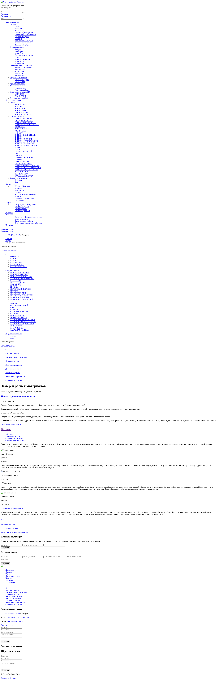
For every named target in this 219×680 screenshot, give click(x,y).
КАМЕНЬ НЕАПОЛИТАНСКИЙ (28, 168)
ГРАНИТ (18, 149)
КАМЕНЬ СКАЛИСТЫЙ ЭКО (27, 125)
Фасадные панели (17, 47)
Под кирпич (19, 63)
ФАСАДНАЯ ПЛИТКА (24, 176)
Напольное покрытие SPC (20, 92)
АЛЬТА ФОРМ (20, 110)
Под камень (19, 61)
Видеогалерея (20, 190)
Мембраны (19, 28)
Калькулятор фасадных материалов (28, 217)
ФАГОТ (18, 147)
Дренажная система (17, 84)
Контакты (9, 225)
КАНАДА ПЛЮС (22, 112)
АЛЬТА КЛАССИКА (23, 114)
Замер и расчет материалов (25, 205)
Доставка (9, 213)
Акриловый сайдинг (23, 43)
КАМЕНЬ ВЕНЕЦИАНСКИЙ (26, 170)
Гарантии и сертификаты (24, 198)
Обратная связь (7, 625)
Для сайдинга (20, 69)
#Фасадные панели (12, 436)
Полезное (9, 215)
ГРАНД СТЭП (20, 96)
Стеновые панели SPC (19, 98)
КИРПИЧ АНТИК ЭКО (24, 119)
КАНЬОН (18, 155)
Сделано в (8, 678)
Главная (8, 239)
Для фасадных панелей (24, 67)
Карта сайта (10, 582)
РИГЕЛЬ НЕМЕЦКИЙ (24, 151)
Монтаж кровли (21, 209)
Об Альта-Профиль (22, 186)
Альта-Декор (19, 31)
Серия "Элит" (20, 82)
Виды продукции (12, 22)
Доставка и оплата (12, 576)
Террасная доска (21, 88)
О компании (10, 184)
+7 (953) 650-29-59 (12, 235)
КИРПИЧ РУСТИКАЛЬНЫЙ (26, 141)
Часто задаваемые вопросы (25, 194)
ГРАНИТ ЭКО (20, 131)
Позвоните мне (7, 16)
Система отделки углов (24, 33)
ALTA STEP (19, 94)
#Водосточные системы (14, 440)
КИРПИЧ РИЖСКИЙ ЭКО (25, 123)
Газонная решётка (22, 90)
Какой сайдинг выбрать (24, 221)
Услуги (8, 202)
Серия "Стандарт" (22, 80)
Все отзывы (5, 508)
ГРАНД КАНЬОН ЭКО (24, 121)
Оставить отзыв (16, 508)
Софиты (18, 26)
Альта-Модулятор (21, 219)
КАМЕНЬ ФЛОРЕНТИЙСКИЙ (27, 166)
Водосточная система (18, 78)
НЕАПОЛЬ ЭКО (21, 174)
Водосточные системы (9, 528)
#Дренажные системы (14, 438)
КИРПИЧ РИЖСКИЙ (23, 139)
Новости (18, 196)
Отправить (5, 548)
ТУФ (16, 153)
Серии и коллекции (13, 100)
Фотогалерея (20, 188)
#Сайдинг (9, 434)
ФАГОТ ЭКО (20, 127)
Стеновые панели (17, 71)
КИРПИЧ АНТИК (22, 162)
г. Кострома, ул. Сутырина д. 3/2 (19, 617)
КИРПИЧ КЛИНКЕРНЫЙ (25, 135)
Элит (17, 182)
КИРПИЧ (18, 137)
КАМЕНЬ (18, 160)
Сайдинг (13, 24)
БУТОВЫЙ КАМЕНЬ (23, 164)
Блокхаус (18, 39)
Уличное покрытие (17, 86)
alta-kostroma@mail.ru (15, 621)
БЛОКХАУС (20, 104)
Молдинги (19, 74)
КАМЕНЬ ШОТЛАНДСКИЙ (26, 145)
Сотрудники (19, 200)
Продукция (9, 570)
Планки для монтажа (23, 59)
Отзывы (18, 192)
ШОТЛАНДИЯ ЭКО (23, 129)
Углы (17, 57)
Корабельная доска (22, 37)
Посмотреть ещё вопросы (11, 424)
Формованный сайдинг (24, 41)
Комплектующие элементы (25, 35)
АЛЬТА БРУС (20, 108)
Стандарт (18, 180)
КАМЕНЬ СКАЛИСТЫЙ (25, 143)
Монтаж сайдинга (22, 207)
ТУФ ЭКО (19, 133)
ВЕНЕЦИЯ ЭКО (21, 172)
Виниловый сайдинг (23, 45)
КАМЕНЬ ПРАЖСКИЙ (24, 157)
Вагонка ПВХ (20, 76)
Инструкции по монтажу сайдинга (28, 223)
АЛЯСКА (18, 106)
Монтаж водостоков (22, 211)
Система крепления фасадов (21, 65)
